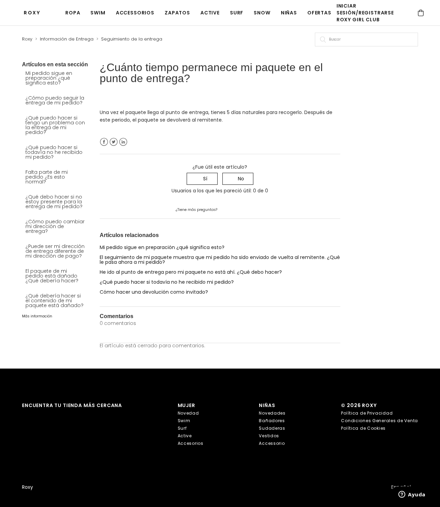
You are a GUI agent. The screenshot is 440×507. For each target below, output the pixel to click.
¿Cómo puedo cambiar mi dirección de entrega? (55, 226)
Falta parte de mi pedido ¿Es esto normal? (46, 177)
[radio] (202, 179)
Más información (37, 316)
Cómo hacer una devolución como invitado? (154, 292)
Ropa (72, 12)
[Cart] (421, 13)
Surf (236, 12)
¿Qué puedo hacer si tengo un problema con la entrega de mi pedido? (55, 125)
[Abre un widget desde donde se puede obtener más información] (412, 495)
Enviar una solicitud (241, 209)
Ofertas (319, 12)
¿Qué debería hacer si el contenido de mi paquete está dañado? (54, 300)
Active (210, 12)
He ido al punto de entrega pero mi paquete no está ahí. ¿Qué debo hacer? (191, 272)
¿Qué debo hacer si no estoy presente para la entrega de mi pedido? (53, 201)
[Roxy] (33, 13)
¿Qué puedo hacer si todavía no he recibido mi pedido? (53, 152)
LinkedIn (123, 142)
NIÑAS (289, 12)
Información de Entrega (67, 39)
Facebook (104, 142)
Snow (262, 12)
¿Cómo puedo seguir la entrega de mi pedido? (54, 100)
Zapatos (177, 12)
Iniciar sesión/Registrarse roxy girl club (365, 12)
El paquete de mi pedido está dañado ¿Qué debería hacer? (51, 276)
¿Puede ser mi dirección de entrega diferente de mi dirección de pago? (55, 251)
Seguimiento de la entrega (131, 39)
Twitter (113, 142)
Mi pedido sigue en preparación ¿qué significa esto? (48, 78)
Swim (97, 12)
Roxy (27, 39)
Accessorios (135, 12)
